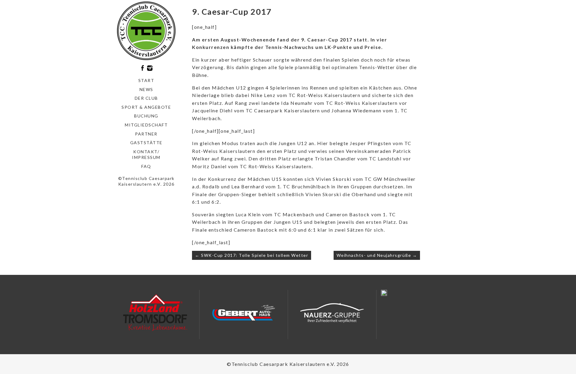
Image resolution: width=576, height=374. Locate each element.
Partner (146, 133)
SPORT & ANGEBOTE (146, 107)
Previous (122, 314)
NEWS (146, 89)
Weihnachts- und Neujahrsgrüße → (377, 255)
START (146, 80)
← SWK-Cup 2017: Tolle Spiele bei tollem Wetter (251, 255)
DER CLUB (146, 98)
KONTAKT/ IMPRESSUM (146, 154)
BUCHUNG (146, 115)
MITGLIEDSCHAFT (146, 124)
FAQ (146, 166)
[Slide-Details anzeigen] (155, 312)
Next (188, 314)
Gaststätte (146, 142)
